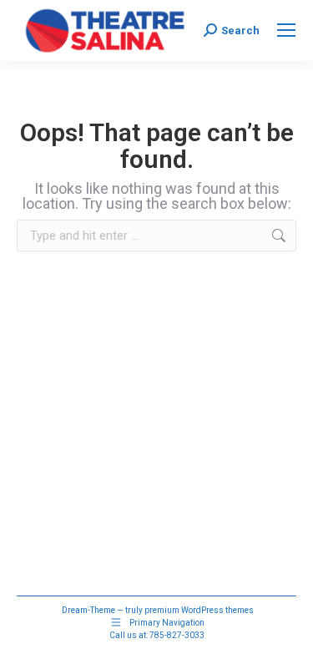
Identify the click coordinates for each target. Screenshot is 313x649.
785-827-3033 (176, 635)
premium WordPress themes (199, 610)
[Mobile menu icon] (286, 30)
